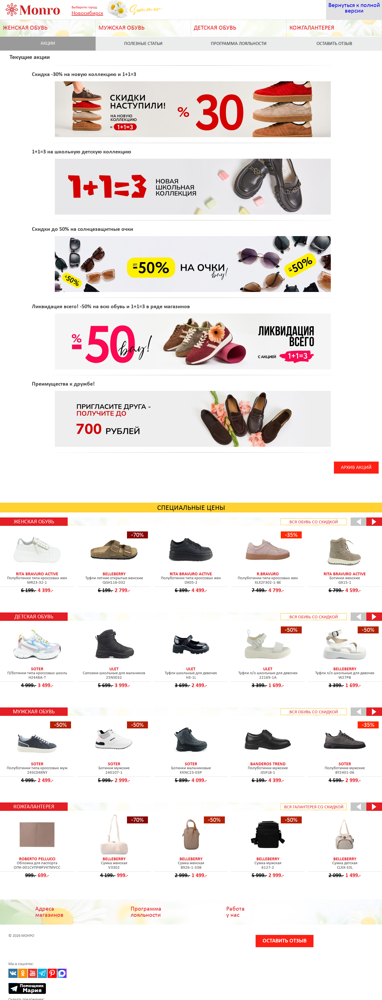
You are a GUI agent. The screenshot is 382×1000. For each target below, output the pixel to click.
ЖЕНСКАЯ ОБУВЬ (25, 28)
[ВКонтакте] (13, 973)
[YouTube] (32, 973)
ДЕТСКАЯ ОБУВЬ (215, 28)
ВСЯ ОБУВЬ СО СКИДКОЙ (313, 522)
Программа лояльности (239, 43)
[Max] (62, 973)
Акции (48, 43)
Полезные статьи (143, 43)
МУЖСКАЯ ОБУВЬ (121, 28)
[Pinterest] (52, 973)
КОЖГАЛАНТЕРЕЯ (311, 28)
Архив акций (356, 467)
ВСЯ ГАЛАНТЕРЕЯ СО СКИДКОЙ (313, 807)
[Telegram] (42, 973)
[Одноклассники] (22, 973)
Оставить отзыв (284, 941)
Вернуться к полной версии (354, 8)
